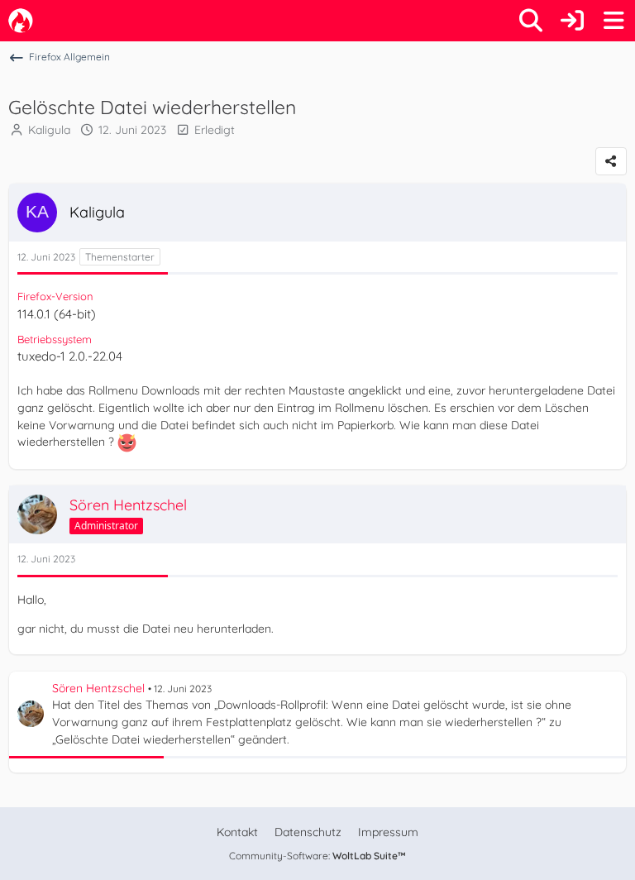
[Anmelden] (572, 20)
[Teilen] (611, 161)
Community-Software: (317, 855)
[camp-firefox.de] (20, 20)
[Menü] (613, 20)
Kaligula (49, 129)
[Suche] (530, 20)
